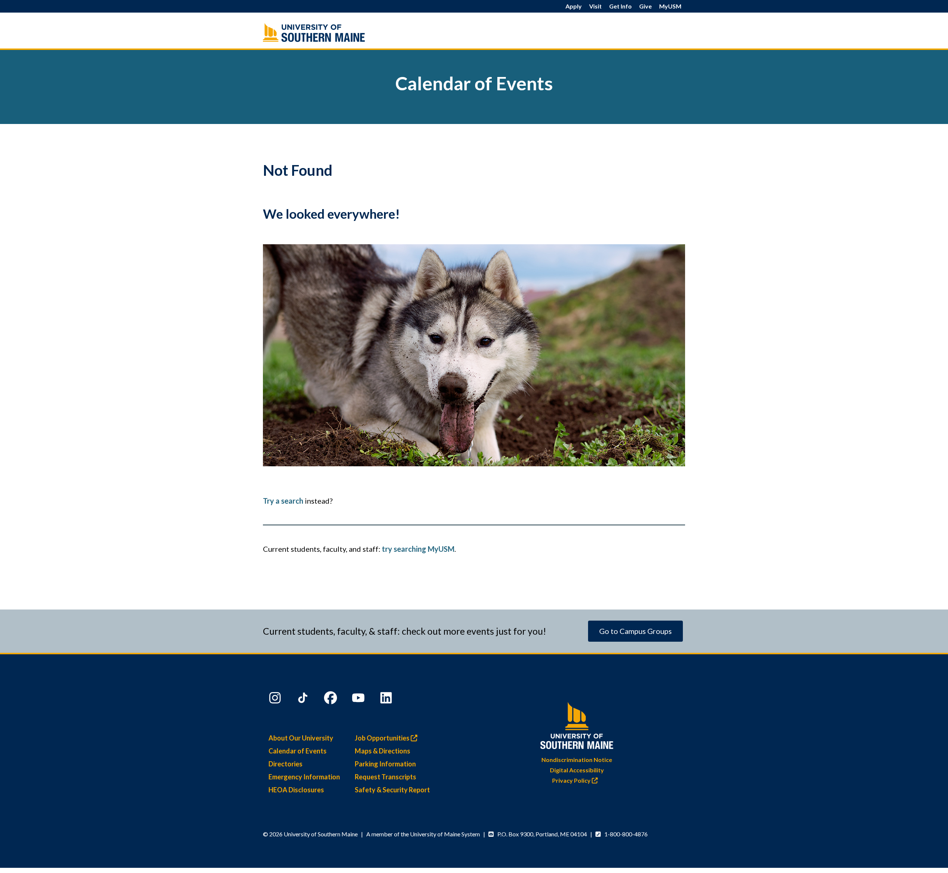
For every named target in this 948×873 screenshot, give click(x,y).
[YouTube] (359, 699)
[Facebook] (331, 699)
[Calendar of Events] (329, 32)
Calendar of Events (297, 751)
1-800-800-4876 (626, 833)
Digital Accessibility (577, 769)
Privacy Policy (572, 780)
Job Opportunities (383, 738)
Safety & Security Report (392, 790)
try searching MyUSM (418, 548)
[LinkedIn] (387, 699)
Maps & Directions (382, 751)
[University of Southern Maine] (577, 724)
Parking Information (385, 764)
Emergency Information (304, 777)
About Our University (300, 738)
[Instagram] (275, 699)
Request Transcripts (385, 777)
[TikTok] (303, 699)
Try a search (283, 500)
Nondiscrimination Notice (576, 759)
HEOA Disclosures (296, 790)
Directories (285, 764)
